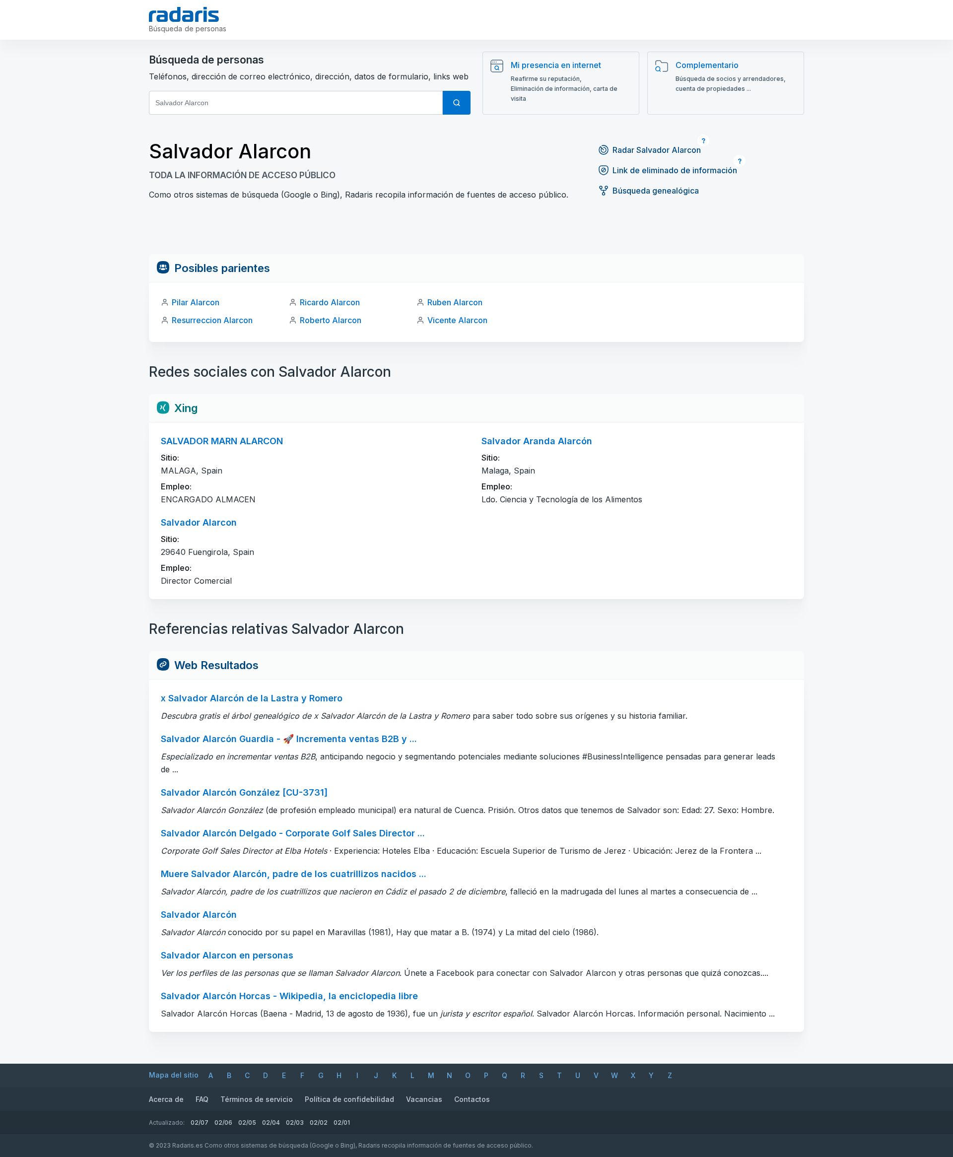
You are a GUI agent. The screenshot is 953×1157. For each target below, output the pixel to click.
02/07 (199, 1122)
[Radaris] (184, 14)
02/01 (342, 1122)
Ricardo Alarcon (330, 302)
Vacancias (424, 1099)
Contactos (472, 1099)
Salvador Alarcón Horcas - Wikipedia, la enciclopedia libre (289, 996)
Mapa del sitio (174, 1075)
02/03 (295, 1122)
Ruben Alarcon (454, 302)
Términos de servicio (256, 1099)
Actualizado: (167, 1122)
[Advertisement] (476, 231)
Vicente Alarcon (457, 320)
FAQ (202, 1099)
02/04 (271, 1122)
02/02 (319, 1122)
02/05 (247, 1122)
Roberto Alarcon (330, 320)
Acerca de (166, 1099)
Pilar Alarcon (195, 302)
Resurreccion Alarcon (212, 320)
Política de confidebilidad (349, 1099)
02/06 (223, 1122)
